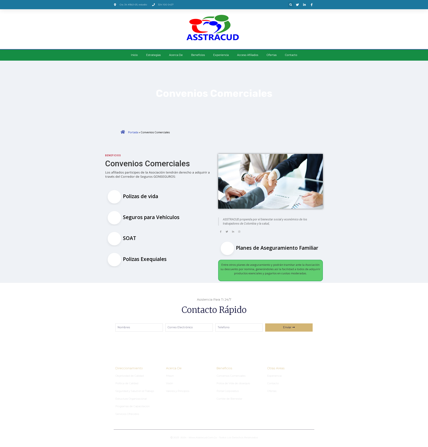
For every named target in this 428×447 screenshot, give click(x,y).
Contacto (291, 55)
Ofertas (271, 55)
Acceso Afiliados (247, 55)
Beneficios (198, 55)
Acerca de (176, 55)
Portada (133, 132)
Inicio (134, 55)
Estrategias (153, 55)
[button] (290, 4)
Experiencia (221, 55)
